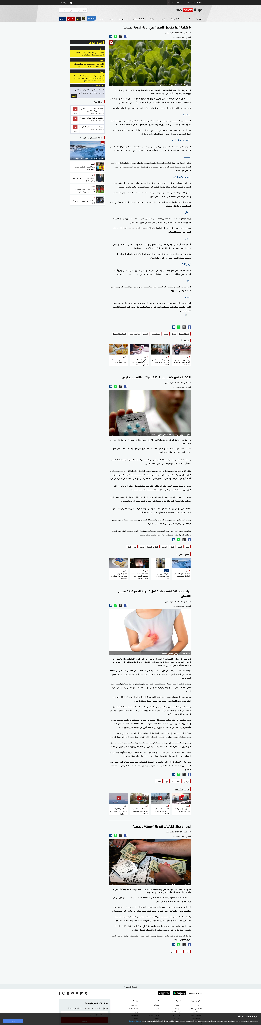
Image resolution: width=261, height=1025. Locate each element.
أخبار (189, 18)
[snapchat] (77, 993)
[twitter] (68, 993)
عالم (164, 18)
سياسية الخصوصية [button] (135, 1020)
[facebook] (59, 993)
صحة (186, 340)
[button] (71, 19)
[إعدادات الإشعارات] (83, 18)
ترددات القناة (176, 1011)
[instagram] (63, 993)
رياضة (152, 18)
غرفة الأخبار (134, 1005)
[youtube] (72, 993)
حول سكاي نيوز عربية (195, 1008)
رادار (136, 1011)
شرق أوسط (175, 18)
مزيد (101, 18)
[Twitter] (120, 36)
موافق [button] (13, 1021)
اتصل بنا (199, 1005)
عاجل (78, 18)
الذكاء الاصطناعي (138, 18)
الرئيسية (199, 18)
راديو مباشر (176, 1008)
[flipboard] (81, 993)
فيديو (111, 18)
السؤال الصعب (133, 1008)
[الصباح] (150, 318)
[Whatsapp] (115, 36)
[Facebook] (125, 36)
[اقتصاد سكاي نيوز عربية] (91, 18)
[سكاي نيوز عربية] (189, 10)
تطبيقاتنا (177, 1005)
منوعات (121, 18)
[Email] (110, 36)
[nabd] (86, 993)
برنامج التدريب (197, 1011)
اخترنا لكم (184, 554)
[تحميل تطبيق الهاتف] (171, 993)
